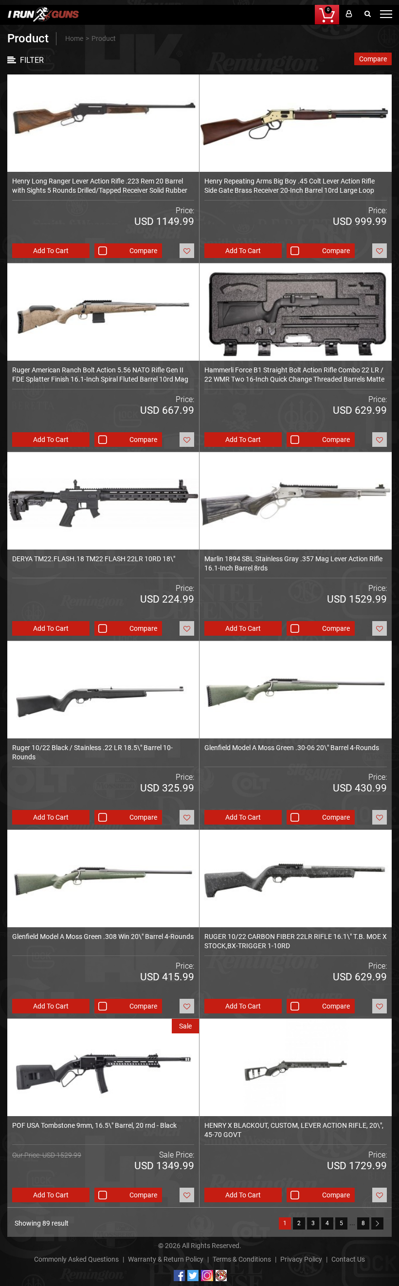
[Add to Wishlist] (187, 250)
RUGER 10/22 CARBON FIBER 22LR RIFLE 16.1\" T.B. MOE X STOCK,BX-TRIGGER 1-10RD (295, 941)
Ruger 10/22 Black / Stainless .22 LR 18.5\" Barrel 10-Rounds (92, 752)
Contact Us (348, 1259)
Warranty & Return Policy (165, 1259)
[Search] (367, 14)
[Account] (348, 14)
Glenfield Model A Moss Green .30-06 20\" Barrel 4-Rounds (291, 748)
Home (74, 38)
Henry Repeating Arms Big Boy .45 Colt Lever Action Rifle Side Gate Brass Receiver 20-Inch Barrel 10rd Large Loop (289, 185)
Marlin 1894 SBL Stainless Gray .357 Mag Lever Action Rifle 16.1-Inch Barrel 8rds (293, 563)
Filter (32, 60)
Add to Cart (51, 251)
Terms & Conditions (242, 1259)
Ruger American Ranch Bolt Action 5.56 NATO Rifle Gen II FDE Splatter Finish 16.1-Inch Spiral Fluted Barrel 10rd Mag (100, 374)
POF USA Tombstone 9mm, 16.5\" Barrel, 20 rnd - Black (94, 1125)
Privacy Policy (301, 1259)
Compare (373, 59)
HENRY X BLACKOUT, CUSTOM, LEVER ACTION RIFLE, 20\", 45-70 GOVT (293, 1130)
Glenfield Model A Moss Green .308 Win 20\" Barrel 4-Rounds (103, 936)
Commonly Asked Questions (76, 1259)
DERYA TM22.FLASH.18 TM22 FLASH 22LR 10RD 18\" (93, 559)
